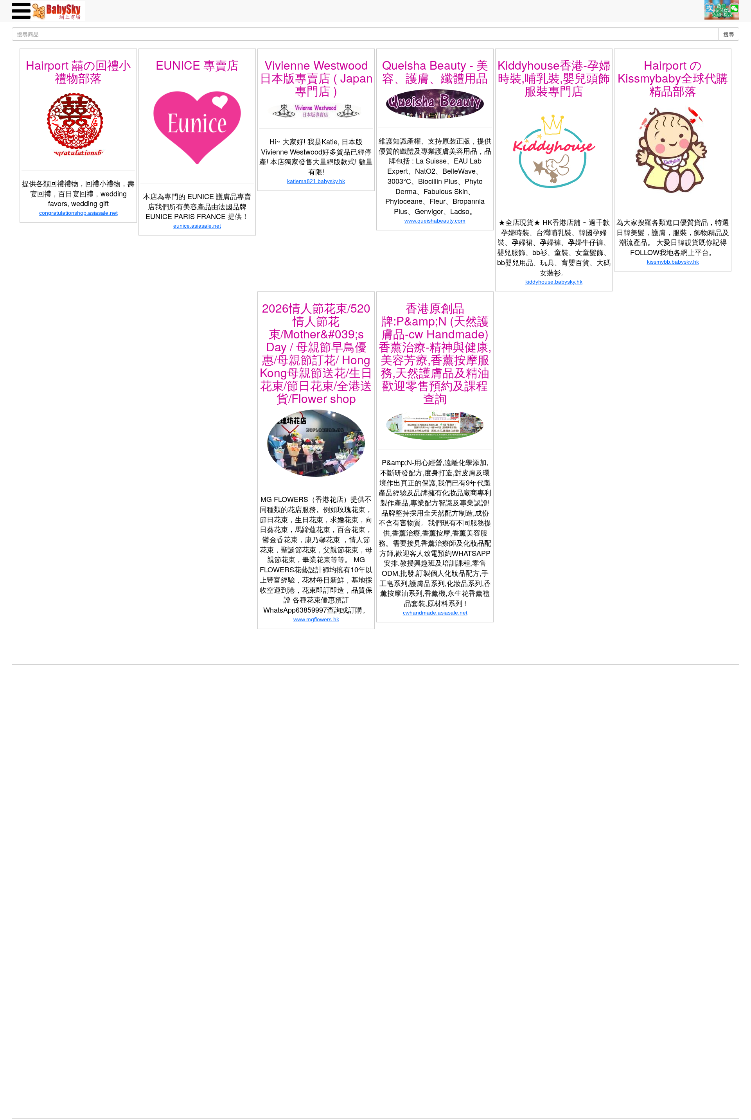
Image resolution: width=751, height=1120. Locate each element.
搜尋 (728, 34)
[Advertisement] (375, 719)
